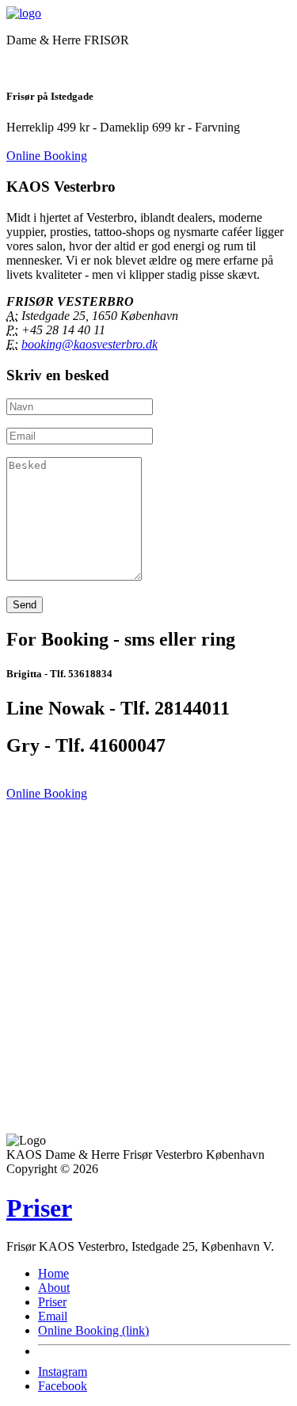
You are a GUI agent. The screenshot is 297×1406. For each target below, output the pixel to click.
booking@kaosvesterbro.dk (89, 344)
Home (53, 1273)
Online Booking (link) (93, 1330)
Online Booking (46, 155)
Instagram (62, 1371)
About (54, 1287)
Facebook (62, 1386)
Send (24, 605)
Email (52, 1316)
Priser (39, 1208)
